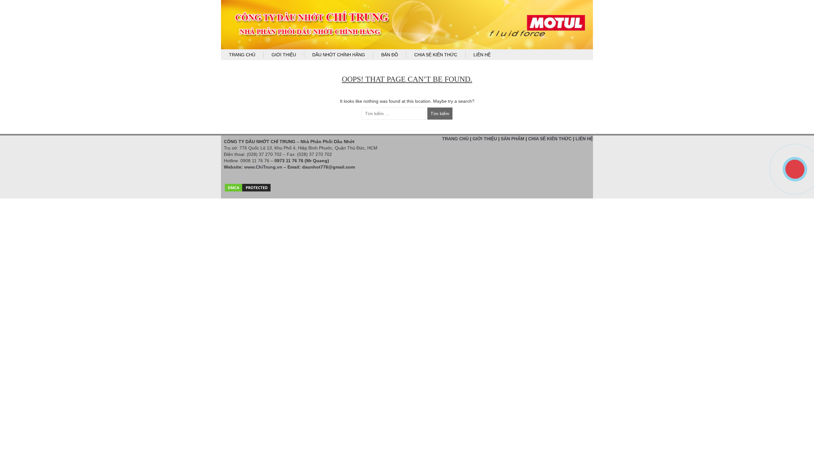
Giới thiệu (284, 54)
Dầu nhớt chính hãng (338, 54)
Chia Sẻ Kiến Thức (435, 54)
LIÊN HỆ (584, 138)
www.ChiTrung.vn (263, 167)
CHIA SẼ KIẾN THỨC (550, 138)
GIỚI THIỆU (485, 138)
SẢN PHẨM (512, 138)
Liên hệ (482, 54)
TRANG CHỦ (455, 138)
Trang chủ (242, 54)
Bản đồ (389, 54)
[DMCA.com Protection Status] (248, 186)
